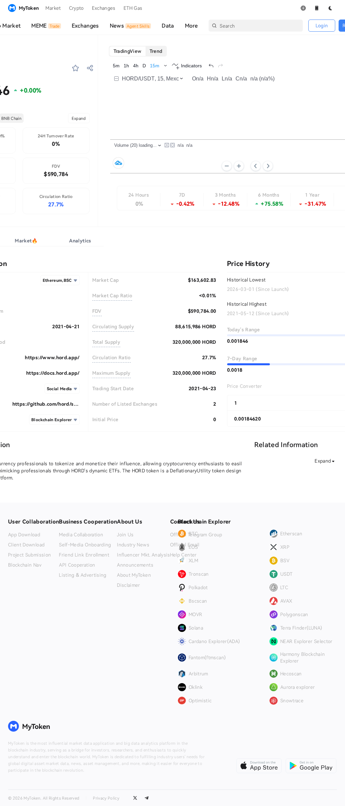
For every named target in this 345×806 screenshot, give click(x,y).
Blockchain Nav (24, 565)
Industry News (133, 544)
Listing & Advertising (82, 575)
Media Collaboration (81, 534)
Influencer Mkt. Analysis (143, 554)
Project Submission (29, 554)
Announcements (135, 565)
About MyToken (134, 575)
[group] (138, 51)
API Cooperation (77, 565)
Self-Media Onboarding (85, 544)
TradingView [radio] (128, 51)
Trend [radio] (156, 51)
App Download (24, 534)
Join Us (125, 534)
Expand (79, 118)
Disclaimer (128, 585)
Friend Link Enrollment (84, 554)
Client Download (26, 544)
